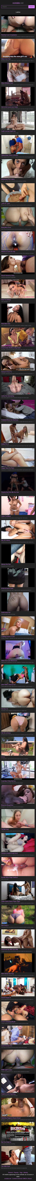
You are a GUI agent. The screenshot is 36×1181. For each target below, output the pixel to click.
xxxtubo (18, 3)
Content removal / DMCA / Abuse (22, 1178)
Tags (21, 1172)
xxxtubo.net (7, 1178)
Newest (10, 1172)
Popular (16, 1172)
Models (26, 1172)
